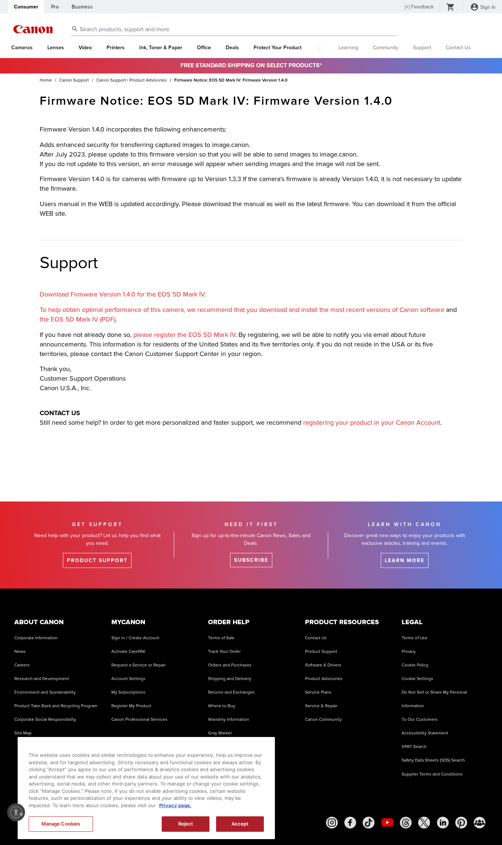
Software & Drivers (323, 665)
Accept (240, 824)
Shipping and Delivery (229, 679)
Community (385, 47)
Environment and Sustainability (45, 692)
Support (422, 47)
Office (204, 47)
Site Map (23, 733)
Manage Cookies (61, 824)
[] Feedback (419, 7)
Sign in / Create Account (135, 638)
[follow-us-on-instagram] (332, 822)
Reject (185, 824)
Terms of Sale (221, 638)
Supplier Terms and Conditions (432, 774)
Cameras (22, 47)
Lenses (55, 47)
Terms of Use (414, 638)
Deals (232, 47)
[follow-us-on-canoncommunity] (479, 822)
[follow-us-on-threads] (406, 822)
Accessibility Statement (425, 733)
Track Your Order (224, 651)
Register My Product (131, 706)
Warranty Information (228, 719)
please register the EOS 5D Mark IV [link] (184, 335)
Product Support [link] (97, 560)
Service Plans (318, 692)
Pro (55, 7)
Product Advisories (324, 679)
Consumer (26, 7)
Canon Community (323, 719)
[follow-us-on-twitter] (424, 822)
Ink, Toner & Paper (160, 47)
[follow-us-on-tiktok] (368, 822)
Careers (22, 665)
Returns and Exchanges (231, 692)
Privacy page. (175, 805)
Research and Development (41, 679)
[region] (146, 788)
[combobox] (234, 29)
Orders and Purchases (230, 665)
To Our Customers (420, 719)
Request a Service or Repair (138, 665)
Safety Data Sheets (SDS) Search (433, 760)
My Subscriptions (128, 692)
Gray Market (220, 733)
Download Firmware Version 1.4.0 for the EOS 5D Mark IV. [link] (123, 294)
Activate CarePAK (128, 651)
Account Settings (128, 679)
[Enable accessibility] (16, 812)
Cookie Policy (415, 665)
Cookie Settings (417, 679)
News (20, 651)
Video (85, 47)
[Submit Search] (75, 29)
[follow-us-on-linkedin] (443, 822)
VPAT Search (414, 746)
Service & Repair (321, 706)
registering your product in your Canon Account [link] (371, 422)
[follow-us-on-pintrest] (461, 822)
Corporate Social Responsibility (45, 719)
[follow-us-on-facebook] (350, 822)
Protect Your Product (277, 47)
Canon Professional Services (139, 719)
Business (82, 7)
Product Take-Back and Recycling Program (55, 706)
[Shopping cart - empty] (450, 8)
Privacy (409, 651)
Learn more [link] (404, 560)
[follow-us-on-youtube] (387, 822)
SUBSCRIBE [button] (251, 560)
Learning (348, 47)
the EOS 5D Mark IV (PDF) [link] (77, 319)
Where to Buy (221, 706)
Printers (116, 47)
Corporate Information (36, 638)
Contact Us (458, 47)
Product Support (321, 651)
